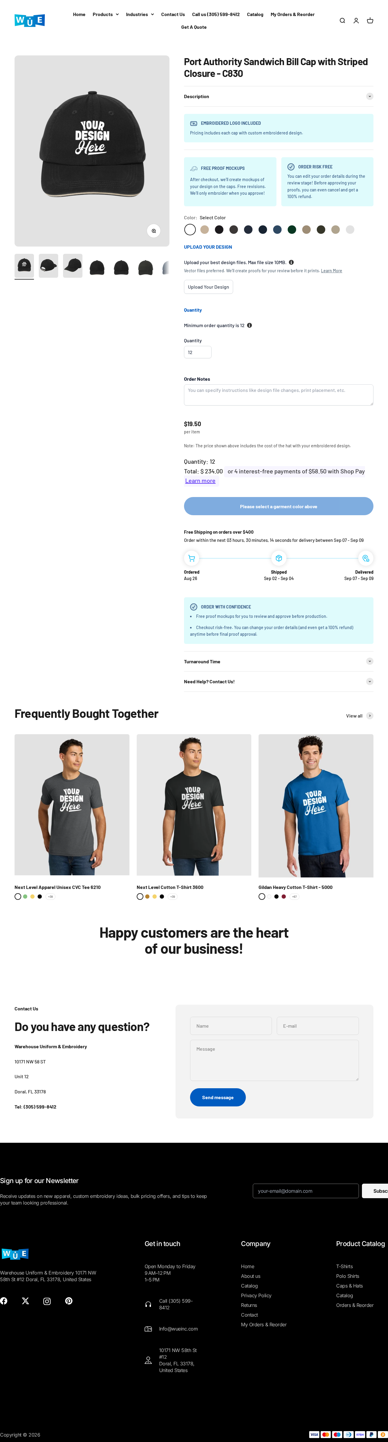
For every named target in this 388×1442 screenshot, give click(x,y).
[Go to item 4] (97, 269)
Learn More (331, 270)
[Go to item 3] (72, 267)
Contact (249, 1315)
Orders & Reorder (354, 1305)
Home (79, 14)
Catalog (255, 14)
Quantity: (196, 461)
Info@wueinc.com (178, 1329)
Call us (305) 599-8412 (216, 14)
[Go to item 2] (48, 267)
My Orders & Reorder (293, 14)
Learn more (200, 480)
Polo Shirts (347, 1276)
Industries (137, 14)
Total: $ (194, 471)
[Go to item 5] (121, 269)
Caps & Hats (349, 1286)
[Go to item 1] (24, 267)
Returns (249, 1305)
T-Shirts (344, 1266)
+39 (172, 896)
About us (250, 1276)
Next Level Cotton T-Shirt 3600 (170, 887)
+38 (50, 896)
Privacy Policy (256, 1295)
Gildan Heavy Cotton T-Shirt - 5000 (296, 887)
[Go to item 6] (145, 269)
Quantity (193, 340)
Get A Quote (194, 27)
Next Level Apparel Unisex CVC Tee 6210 (58, 887)
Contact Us (173, 14)
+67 (294, 896)
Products (103, 14)
